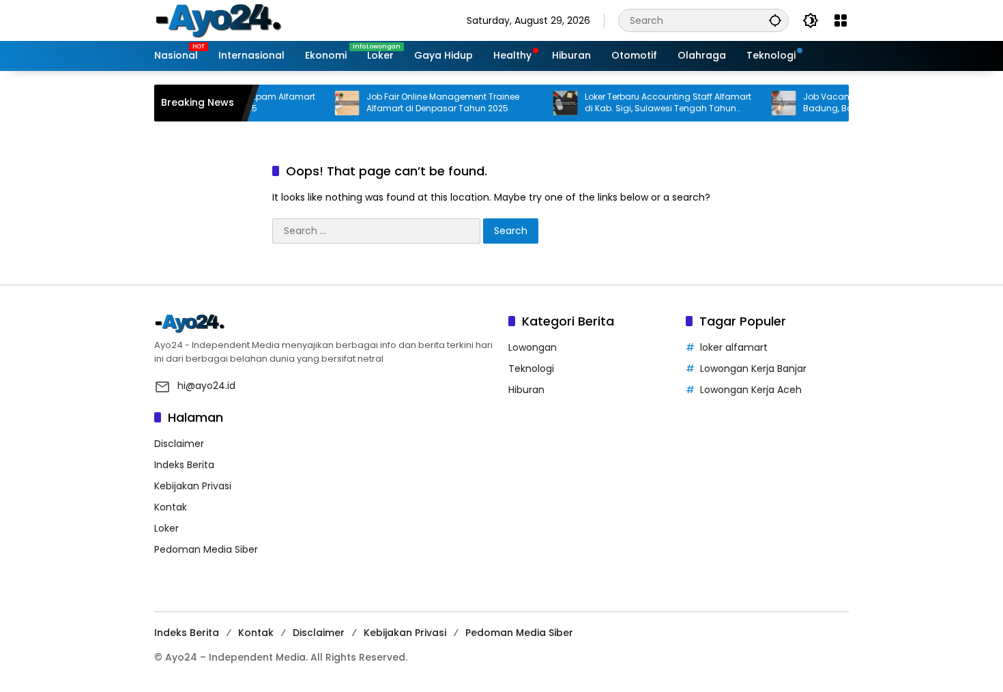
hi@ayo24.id (206, 385)
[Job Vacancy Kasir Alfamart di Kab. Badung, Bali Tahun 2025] (770, 103)
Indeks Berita (184, 465)
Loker (166, 528)
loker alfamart (734, 347)
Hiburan (526, 390)
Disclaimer (179, 443)
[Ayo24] (232, 20)
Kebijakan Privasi (192, 486)
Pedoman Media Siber (206, 549)
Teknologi (531, 368)
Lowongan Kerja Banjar (753, 368)
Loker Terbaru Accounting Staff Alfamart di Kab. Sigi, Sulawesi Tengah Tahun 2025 (654, 103)
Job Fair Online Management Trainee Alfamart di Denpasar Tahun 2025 (429, 102)
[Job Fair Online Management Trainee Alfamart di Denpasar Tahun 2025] (333, 103)
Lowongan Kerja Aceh (751, 390)
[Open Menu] (840, 20)
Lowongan (532, 347)
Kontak (170, 507)
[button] (775, 20)
